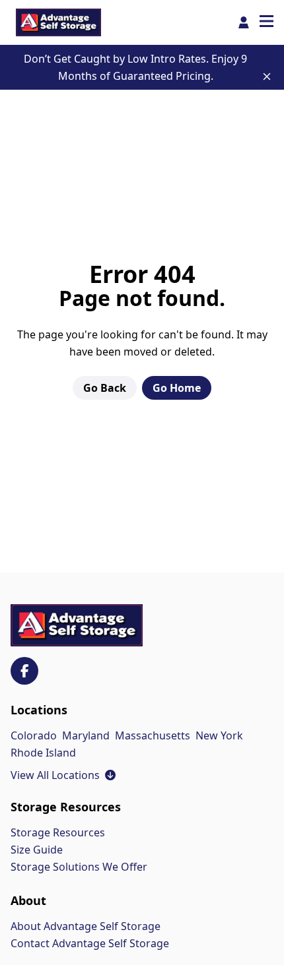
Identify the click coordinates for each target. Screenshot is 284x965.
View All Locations (63, 775)
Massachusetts (152, 735)
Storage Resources (58, 832)
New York (219, 735)
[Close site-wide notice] (267, 76)
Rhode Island (43, 752)
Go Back (104, 388)
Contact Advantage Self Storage (90, 943)
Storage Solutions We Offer (79, 866)
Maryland (86, 735)
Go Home (177, 388)
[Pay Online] (243, 22)
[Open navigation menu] (266, 22)
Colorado (34, 735)
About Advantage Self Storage (85, 926)
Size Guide (37, 849)
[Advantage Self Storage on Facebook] (24, 671)
